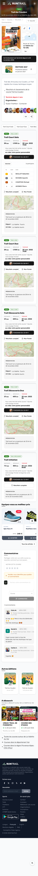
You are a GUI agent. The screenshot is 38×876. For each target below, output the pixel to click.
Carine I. (14, 648)
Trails (4, 802)
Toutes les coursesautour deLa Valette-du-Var (19, 738)
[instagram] (13, 783)
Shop (22, 814)
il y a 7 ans (14, 614)
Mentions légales (8, 827)
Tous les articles (27, 544)
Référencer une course (27, 805)
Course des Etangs (26, 724)
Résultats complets (12, 192)
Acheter (13, 538)
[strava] (17, 783)
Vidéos (22, 817)
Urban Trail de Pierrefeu (10, 724)
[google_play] (25, 783)
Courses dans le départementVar (17, 742)
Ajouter (32, 21)
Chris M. (14, 610)
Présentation (10, 214)
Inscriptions (24, 809)
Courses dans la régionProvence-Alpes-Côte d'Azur (19, 746)
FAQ (18, 827)
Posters (22, 812)
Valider (26, 791)
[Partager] (31, 116)
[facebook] (29, 28)
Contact (23, 800)
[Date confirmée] (3, 728)
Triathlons (5, 805)
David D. (14, 629)
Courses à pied (7, 800)
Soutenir (23, 820)
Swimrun (5, 809)
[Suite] (32, 521)
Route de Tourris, (29, 46)
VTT (3, 807)
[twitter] (8, 783)
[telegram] (21, 783)
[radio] (7, 568)
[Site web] (24, 28)
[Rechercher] (32, 863)
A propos (23, 802)
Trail (3, 20)
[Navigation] (4, 4)
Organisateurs (25, 807)
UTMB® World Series (9, 812)
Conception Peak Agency (11, 830)
